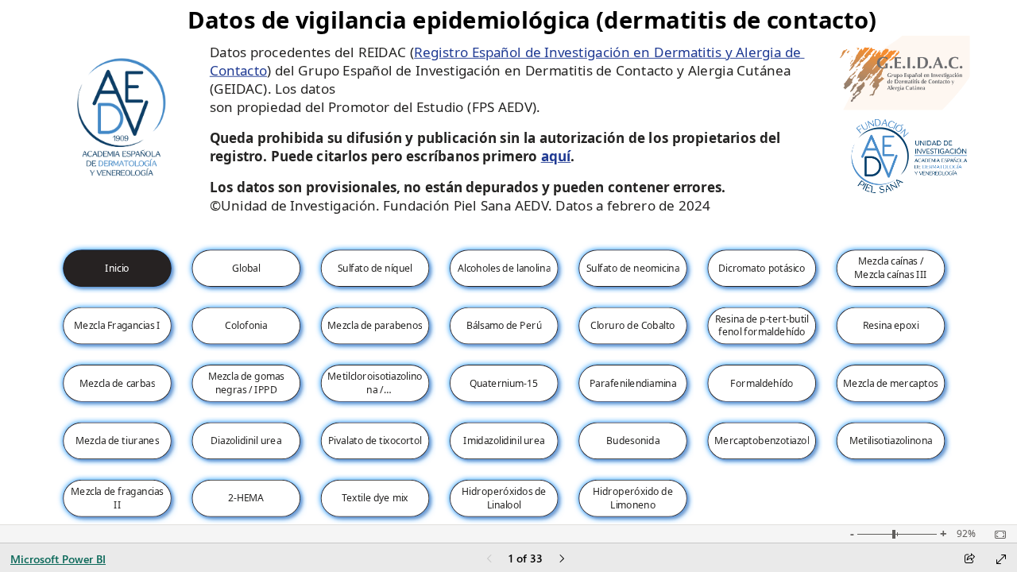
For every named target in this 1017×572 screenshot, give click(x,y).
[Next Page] (561, 559)
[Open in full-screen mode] (1001, 559)
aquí (556, 156)
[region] (508, 262)
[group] (535, 19)
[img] (901, 72)
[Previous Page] (489, 559)
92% (966, 534)
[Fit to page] (996, 534)
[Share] (969, 559)
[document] (535, 19)
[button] (117, 268)
